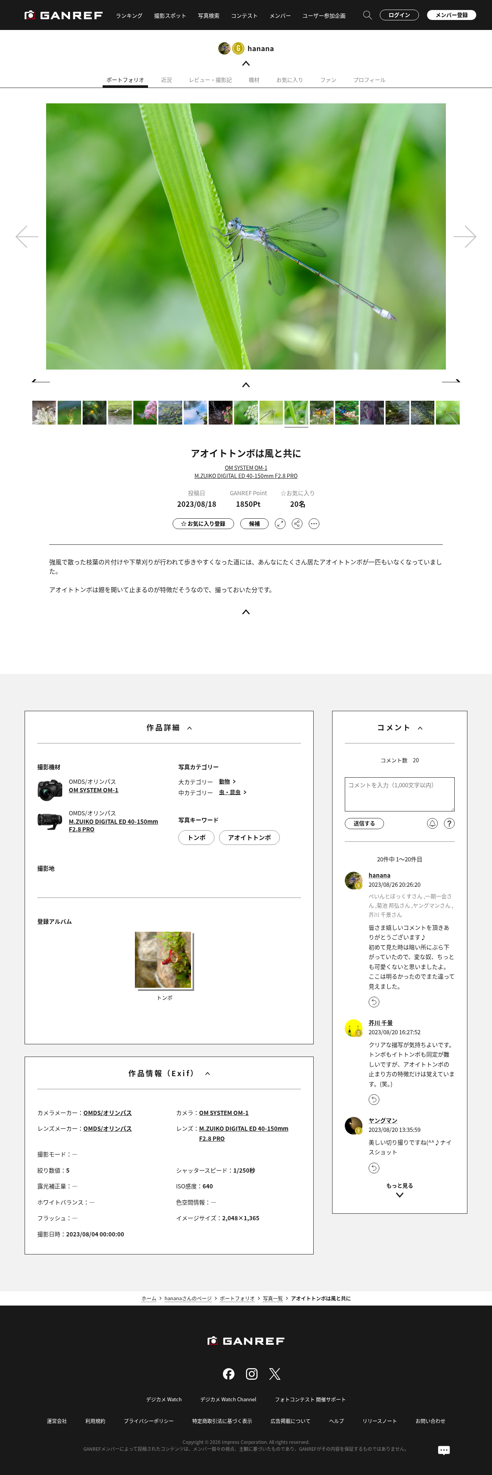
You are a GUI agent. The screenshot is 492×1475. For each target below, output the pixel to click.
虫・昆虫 (230, 792)
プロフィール (369, 79)
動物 (224, 781)
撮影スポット (170, 15)
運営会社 (57, 1420)
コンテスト (244, 15)
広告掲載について (291, 1420)
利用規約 (95, 1420)
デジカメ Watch (164, 1399)
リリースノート (379, 1420)
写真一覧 (273, 1298)
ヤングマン (383, 1120)
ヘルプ (336, 1420)
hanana (261, 48)
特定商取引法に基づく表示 (222, 1420)
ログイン (399, 14)
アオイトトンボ (249, 837)
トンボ (196, 837)
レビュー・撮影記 (210, 79)
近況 (166, 79)
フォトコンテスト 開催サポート (310, 1399)
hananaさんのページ (188, 1298)
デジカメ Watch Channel (228, 1399)
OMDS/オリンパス (107, 1112)
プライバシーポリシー (149, 1420)
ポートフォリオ (125, 79)
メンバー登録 (451, 14)
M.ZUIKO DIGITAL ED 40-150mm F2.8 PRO (246, 475)
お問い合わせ (430, 1420)
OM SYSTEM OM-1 (246, 467)
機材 (254, 79)
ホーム (148, 1298)
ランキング (129, 15)
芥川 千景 (381, 1023)
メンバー (280, 15)
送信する (364, 823)
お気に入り (289, 79)
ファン (328, 79)
